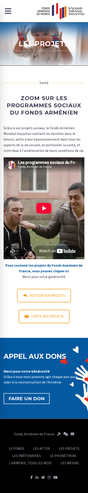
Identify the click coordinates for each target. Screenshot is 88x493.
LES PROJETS (69, 448)
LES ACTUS (41, 448)
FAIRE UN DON (27, 398)
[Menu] (8, 11)
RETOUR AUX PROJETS (47, 295)
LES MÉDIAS (70, 463)
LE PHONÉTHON (63, 455)
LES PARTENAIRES (26, 455)
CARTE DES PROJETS (47, 316)
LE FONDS (16, 448)
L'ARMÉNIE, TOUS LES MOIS (30, 463)
